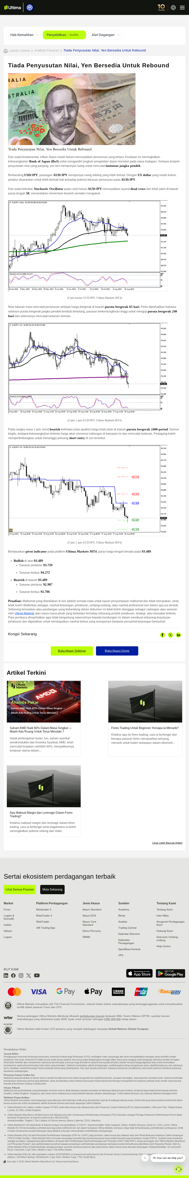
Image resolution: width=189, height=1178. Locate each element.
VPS (120, 955)
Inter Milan (163, 915)
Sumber (123, 903)
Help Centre (164, 946)
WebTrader (42, 921)
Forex (7, 909)
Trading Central (127, 927)
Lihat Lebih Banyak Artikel (167, 842)
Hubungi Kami (165, 930)
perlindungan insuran (92, 1015)
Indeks (7, 924)
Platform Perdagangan (52, 903)
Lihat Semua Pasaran (20, 889)
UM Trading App (45, 927)
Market (8, 903)
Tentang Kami (166, 903)
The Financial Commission (69, 1003)
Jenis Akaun (91, 903)
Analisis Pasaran (46, 50)
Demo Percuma (92, 930)
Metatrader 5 (43, 909)
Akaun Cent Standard (89, 923)
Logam (8, 936)
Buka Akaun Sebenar (72, 650)
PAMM (86, 936)
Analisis (122, 921)
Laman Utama (19, 50)
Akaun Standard (92, 909)
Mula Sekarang (52, 889)
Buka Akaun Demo (117, 650)
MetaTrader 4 (44, 915)
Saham (8, 930)
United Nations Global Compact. (128, 1028)
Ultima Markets (24, 613)
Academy (123, 909)
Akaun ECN (89, 915)
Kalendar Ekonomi (129, 933)
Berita (121, 915)
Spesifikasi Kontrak (129, 949)
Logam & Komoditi (9, 917)
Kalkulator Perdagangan (126, 941)
